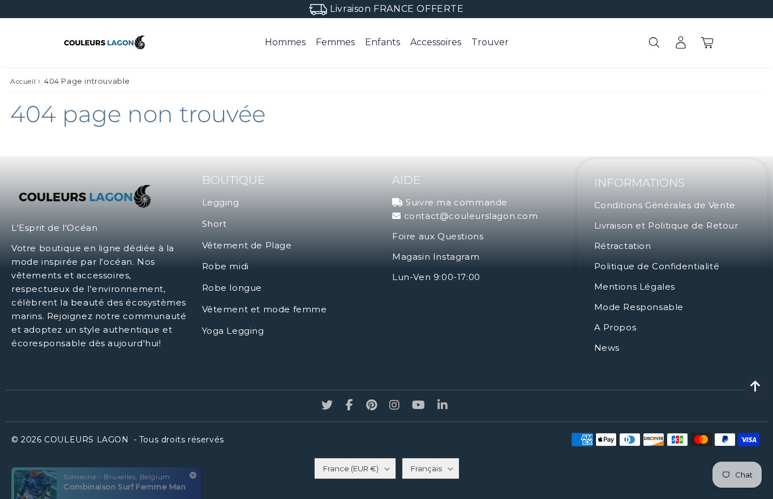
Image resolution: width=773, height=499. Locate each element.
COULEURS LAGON (86, 440)
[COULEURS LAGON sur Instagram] (395, 406)
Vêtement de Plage (247, 245)
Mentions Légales (635, 286)
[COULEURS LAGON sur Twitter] (328, 406)
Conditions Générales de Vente (665, 205)
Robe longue (232, 287)
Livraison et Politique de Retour (666, 225)
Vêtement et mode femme (264, 309)
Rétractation (622, 245)
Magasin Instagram (435, 256)
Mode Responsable (639, 307)
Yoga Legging (233, 330)
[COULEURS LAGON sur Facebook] (351, 406)
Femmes (335, 42)
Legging (220, 202)
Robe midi (225, 266)
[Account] (680, 42)
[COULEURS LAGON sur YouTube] (420, 406)
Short (214, 223)
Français (426, 468)
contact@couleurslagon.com (471, 215)
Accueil (23, 81)
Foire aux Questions (437, 236)
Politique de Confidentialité (657, 266)
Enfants (382, 42)
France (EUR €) (351, 468)
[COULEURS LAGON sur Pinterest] (373, 406)
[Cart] (707, 42)
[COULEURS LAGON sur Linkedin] (443, 406)
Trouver (490, 42)
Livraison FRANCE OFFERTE (396, 8)
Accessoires (435, 42)
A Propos (615, 327)
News (607, 347)
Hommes (285, 42)
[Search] (654, 42)
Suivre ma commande (457, 202)
